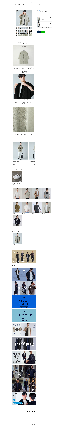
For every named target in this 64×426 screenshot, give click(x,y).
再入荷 (19, 4)
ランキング (23, 4)
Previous (14, 18)
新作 (15, 4)
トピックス (31, 4)
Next (33, 18)
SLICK (39, 10)
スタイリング (27, 4)
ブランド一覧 (36, 4)
